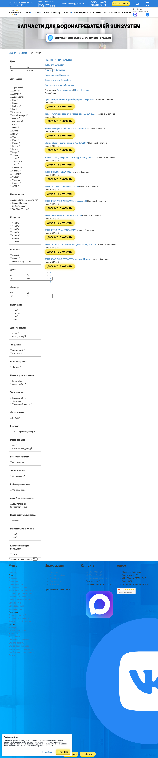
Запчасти (47, 12)
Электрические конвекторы (21, 590)
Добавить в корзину (59, 106)
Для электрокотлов (18, 642)
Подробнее (47, 752)
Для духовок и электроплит (21, 649)
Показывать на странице (20, 559)
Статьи (12, 655)
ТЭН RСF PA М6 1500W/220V (58, 172)
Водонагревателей (17, 615)
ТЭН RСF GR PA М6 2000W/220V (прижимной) (66, 201)
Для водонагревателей (19, 639)
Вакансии (54, 578)
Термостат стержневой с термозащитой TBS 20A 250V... (71, 114)
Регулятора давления (19, 618)
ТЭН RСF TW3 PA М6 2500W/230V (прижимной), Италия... (71, 244)
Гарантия (115, 12)
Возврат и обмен (57, 575)
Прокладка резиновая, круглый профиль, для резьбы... (70, 99)
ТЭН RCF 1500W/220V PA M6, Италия (62, 186)
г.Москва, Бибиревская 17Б (21, 3)
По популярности (65, 90)
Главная (12, 52)
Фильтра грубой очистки (20, 621)
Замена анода (15, 609)
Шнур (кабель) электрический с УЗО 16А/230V (66, 143)
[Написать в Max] (135, 14)
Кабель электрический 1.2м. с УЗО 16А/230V (65, 128)
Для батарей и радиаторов (21, 652)
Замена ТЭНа (15, 602)
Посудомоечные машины (20, 599)
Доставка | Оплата (101, 12)
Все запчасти (15, 636)
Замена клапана (16, 606)
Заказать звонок (121, 3)
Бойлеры (13, 578)
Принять (63, 751)
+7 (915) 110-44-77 (97, 2)
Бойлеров (13, 627)
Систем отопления (17, 630)
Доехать (89, 754)
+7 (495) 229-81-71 (97, 5)
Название (84, 90)
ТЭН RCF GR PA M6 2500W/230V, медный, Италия (67, 259)
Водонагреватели (82, 12)
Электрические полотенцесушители (18, 586)
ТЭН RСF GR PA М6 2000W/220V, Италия (63, 215)
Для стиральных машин (20, 646)
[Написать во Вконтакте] (147, 14)
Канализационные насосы (21, 593)
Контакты (126, 12)
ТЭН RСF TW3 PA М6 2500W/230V (60, 230)
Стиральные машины (19, 596)
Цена (76, 90)
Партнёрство (56, 581)
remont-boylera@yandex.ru (72, 3)
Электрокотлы (15, 581)
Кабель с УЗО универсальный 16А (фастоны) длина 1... (70, 157)
